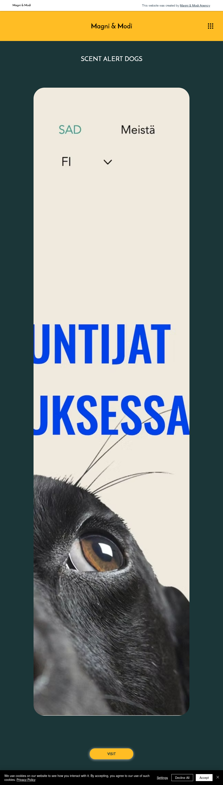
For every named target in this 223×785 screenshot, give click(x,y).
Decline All (182, 777)
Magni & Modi (111, 26)
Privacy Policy (26, 779)
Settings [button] (162, 777)
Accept (204, 777)
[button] (210, 26)
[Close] (217, 778)
